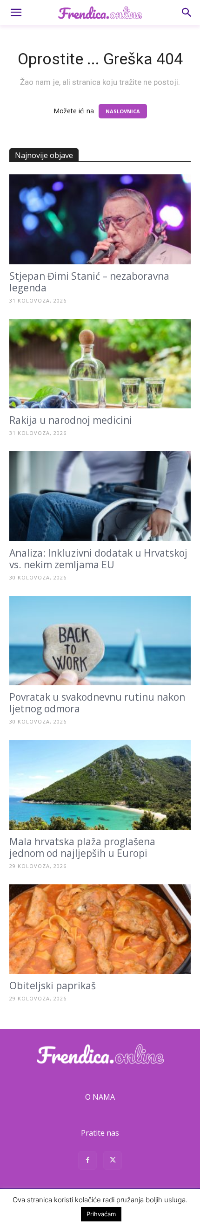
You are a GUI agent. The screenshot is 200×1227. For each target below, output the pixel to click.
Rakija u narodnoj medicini (70, 420)
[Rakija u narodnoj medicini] (100, 364)
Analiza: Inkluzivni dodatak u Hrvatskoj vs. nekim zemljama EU (98, 558)
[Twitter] (112, 1161)
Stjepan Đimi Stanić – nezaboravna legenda (89, 281)
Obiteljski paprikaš (52, 985)
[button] (16, 12)
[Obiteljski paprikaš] (100, 929)
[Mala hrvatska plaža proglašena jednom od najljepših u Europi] (100, 785)
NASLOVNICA (123, 111)
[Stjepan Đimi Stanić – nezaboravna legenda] (100, 219)
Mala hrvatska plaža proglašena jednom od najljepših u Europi (82, 847)
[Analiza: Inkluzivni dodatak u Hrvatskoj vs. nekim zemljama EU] (100, 496)
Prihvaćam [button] (101, 1214)
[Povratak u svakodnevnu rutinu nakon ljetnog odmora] (100, 641)
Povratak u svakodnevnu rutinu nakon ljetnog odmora (97, 702)
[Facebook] (87, 1161)
